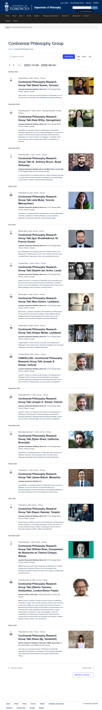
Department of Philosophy (47, 7)
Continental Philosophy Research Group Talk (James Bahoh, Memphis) (39, 475)
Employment (76, 16)
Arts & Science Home (77, 3)
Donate (8, 21)
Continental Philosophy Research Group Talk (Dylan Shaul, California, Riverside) (38, 439)
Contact (86, 16)
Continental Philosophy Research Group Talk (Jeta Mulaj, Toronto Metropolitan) (37, 200)
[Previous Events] (9, 65)
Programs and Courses (50, 16)
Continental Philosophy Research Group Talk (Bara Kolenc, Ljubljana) (38, 299)
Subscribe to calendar (81, 675)
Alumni (15, 21)
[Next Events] (13, 65)
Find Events (69, 57)
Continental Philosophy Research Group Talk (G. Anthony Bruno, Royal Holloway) (39, 161)
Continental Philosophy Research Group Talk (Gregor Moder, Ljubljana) (39, 330)
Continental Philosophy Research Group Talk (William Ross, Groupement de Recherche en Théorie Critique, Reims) (40, 551)
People (36, 16)
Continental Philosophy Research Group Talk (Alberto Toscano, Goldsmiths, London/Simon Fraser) (38, 587)
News (21, 16)
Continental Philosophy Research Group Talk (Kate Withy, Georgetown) (39, 118)
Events (29, 16)
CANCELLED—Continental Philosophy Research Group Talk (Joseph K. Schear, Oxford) (40, 361)
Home (7, 16)
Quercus (88, 3)
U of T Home (64, 3)
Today (19, 65)
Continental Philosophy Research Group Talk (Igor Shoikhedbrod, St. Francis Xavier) (38, 238)
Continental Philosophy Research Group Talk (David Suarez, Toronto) (38, 83)
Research (65, 16)
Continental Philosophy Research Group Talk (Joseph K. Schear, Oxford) (40, 400)
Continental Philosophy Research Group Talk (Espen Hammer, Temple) (39, 510)
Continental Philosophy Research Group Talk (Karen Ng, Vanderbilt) (37, 637)
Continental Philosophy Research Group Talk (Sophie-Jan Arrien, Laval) (39, 268)
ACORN (95, 3)
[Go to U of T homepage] (17, 6)
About (14, 16)
